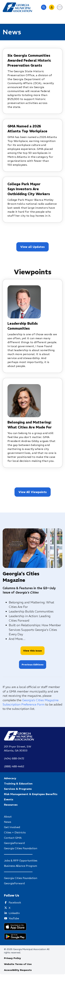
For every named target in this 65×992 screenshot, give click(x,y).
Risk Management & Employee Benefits (30, 794)
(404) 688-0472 (14, 758)
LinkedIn (14, 913)
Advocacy (10, 778)
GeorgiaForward (14, 843)
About (8, 816)
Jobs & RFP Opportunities (20, 860)
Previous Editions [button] (33, 664)
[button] (43, 7)
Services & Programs (18, 788)
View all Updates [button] (32, 246)
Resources (11, 804)
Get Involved (12, 827)
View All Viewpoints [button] (32, 492)
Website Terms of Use (18, 964)
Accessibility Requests (18, 970)
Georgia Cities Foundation (20, 848)
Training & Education (18, 783)
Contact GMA (13, 837)
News (7, 821)
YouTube (14, 918)
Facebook (15, 902)
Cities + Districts (15, 832)
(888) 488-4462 (14, 766)
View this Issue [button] (32, 650)
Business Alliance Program (20, 865)
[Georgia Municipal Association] (17, 7)
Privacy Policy (12, 958)
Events (8, 799)
